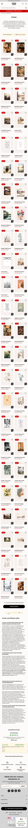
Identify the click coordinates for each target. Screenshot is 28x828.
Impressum (19, 812)
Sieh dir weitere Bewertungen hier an (14, 756)
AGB (7, 812)
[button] (21, 822)
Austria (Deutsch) (14, 822)
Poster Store (3, 13)
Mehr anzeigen (14, 606)
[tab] (22, 4)
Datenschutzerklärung (14, 814)
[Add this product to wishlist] (12, 40)
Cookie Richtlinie (12, 812)
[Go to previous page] (6, 612)
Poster (9, 13)
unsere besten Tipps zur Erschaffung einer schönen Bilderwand (14, 670)
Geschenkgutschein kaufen (15, 808)
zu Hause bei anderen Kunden (13, 674)
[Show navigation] (2, 3)
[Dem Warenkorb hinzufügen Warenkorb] (12, 54)
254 (19, 612)
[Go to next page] (22, 612)
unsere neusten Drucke (17, 672)
